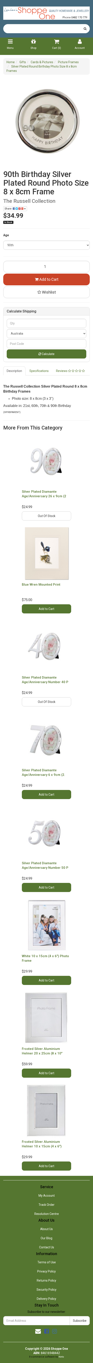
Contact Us (46, 1247)
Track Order (46, 1204)
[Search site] (85, 28)
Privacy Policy (46, 1271)
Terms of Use (46, 1262)
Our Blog (46, 1238)
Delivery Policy (46, 1298)
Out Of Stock (46, 516)
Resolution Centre (46, 1214)
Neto (61, 1356)
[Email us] (38, 1331)
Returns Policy (46, 1280)
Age (6, 235)
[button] (46, 292)
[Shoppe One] (46, 11)
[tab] (14, 370)
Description (14, 371)
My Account (46, 1195)
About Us (46, 1229)
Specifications (39, 371)
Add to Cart (48, 279)
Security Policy (46, 1289)
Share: (9, 208)
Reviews (62, 371)
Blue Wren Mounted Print (41, 585)
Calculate (48, 354)
